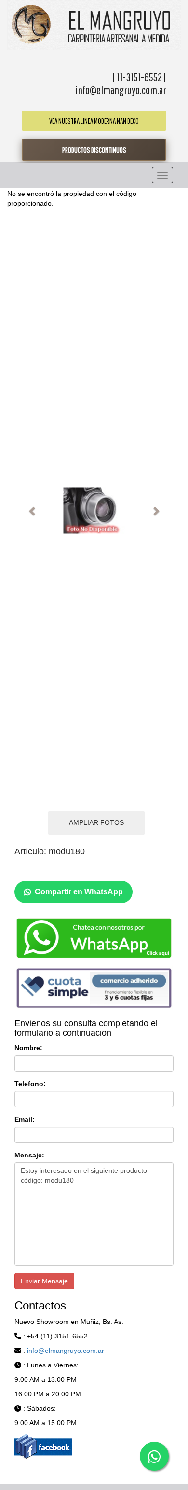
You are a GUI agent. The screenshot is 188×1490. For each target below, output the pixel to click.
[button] (32, 511)
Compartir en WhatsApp (79, 892)
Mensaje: (29, 1155)
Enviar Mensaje (44, 1281)
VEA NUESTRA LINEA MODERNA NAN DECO (94, 120)
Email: (24, 1119)
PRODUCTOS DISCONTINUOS (94, 149)
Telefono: (30, 1083)
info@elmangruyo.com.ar (65, 1350)
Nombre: (28, 1048)
